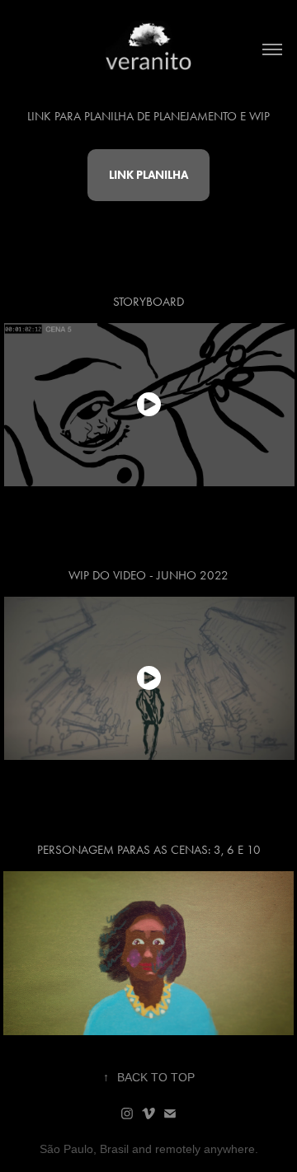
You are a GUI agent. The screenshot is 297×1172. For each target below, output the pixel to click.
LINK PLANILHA (148, 175)
